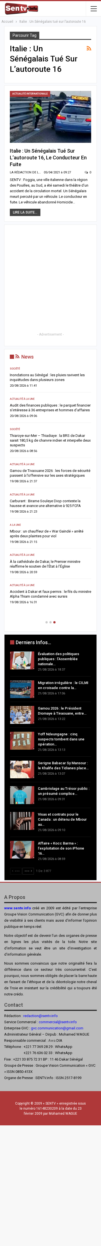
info (73, 1022)
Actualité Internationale (30, 93)
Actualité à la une (22, 399)
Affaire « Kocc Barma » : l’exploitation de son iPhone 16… (61, 848)
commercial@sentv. (54, 1022)
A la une (15, 525)
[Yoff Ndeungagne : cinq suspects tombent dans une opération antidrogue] (22, 741)
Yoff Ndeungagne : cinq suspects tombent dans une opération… (61, 739)
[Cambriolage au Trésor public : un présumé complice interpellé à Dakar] (22, 795)
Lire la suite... (25, 212)
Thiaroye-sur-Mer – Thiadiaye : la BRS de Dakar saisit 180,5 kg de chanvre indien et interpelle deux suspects (50, 440)
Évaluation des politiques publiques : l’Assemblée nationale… (58, 659)
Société (15, 368)
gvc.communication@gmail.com (57, 1028)
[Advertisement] (50, 280)
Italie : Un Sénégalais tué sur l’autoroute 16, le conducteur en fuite (48, 157)
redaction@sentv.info (40, 1016)
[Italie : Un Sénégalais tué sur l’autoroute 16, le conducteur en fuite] (50, 117)
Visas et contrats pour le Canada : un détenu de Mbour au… (62, 819)
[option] (50, 487)
